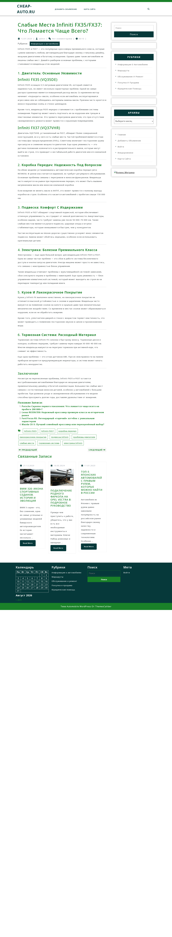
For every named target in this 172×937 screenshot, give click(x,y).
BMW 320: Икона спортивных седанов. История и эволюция (31, 494)
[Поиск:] (134, 28)
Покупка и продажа (128, 82)
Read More (26, 542)
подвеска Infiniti (59, 437)
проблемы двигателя (84, 437)
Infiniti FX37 (47, 431)
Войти (121, 146)
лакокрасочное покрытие (33, 437)
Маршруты (123, 70)
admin (42, 38)
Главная (122, 134)
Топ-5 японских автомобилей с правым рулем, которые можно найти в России (91, 482)
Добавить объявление (66, 9)
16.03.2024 (59, 465)
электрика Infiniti (73, 443)
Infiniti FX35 (30, 431)
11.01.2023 (89, 465)
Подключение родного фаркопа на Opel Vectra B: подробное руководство (61, 498)
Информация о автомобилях (44, 44)
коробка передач (67, 431)
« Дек (19, 599)
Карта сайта (89, 9)
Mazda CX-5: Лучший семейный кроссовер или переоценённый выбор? (63, 424)
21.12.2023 (28, 465)
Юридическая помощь (130, 88)
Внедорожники (125, 152)
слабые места (27, 443)
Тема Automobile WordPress (76, 606)
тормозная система (49, 443)
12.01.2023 (26, 38)
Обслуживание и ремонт (130, 76)
